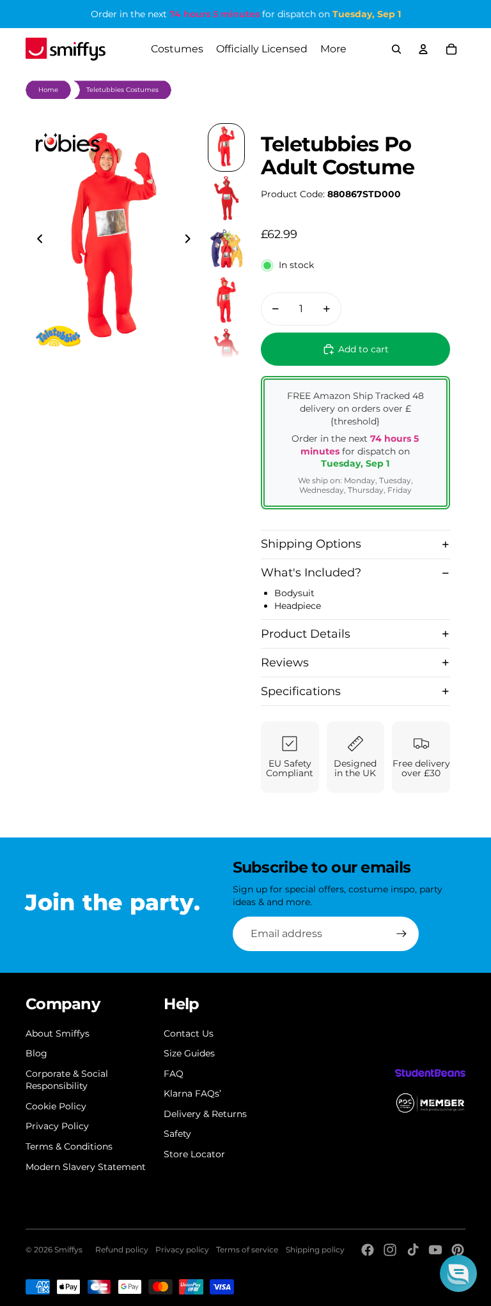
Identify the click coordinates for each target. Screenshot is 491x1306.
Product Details (305, 634)
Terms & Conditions (69, 1146)
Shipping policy (315, 1249)
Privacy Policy (57, 1126)
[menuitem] (333, 49)
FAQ (173, 1073)
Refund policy (121, 1249)
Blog (36, 1053)
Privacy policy (182, 1249)
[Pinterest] (457, 1249)
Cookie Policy (56, 1106)
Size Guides (189, 1053)
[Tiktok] (413, 1249)
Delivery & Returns (205, 1114)
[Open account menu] (423, 49)
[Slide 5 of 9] (226, 351)
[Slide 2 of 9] (226, 198)
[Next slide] (191, 241)
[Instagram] (390, 1249)
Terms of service (247, 1249)
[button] (458, 1273)
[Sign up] (401, 934)
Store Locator (194, 1154)
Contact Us (189, 1033)
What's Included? (311, 573)
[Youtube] (435, 1249)
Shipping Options (311, 544)
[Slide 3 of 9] (226, 249)
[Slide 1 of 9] (226, 147)
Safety (177, 1133)
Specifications (301, 691)
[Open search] (396, 49)
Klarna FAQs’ (192, 1093)
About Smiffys (58, 1033)
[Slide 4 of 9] (226, 300)
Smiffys (68, 1249)
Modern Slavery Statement (86, 1167)
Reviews (285, 663)
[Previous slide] (36, 241)
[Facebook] (367, 1249)
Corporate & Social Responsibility (67, 1080)
